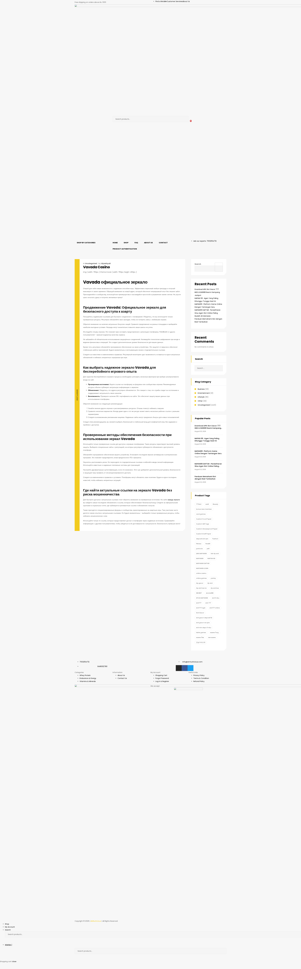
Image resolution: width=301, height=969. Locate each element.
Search (184, 119)
